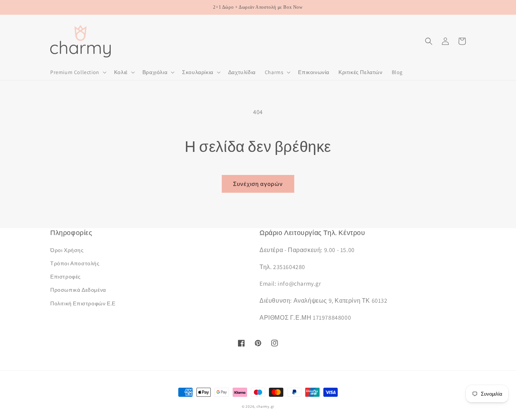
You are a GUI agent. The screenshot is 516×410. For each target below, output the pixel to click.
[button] (78, 72)
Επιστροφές (65, 276)
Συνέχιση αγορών (258, 183)
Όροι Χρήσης (67, 250)
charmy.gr (265, 406)
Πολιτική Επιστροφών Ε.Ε (83, 303)
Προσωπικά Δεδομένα (78, 289)
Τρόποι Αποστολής (75, 263)
